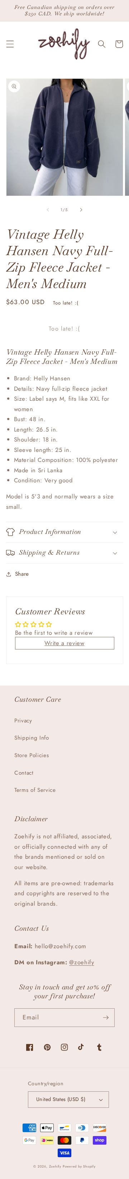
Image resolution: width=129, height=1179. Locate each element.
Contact (24, 773)
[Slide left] (48, 210)
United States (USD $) (60, 1099)
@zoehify (81, 962)
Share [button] (22, 574)
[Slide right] (81, 210)
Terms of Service (35, 790)
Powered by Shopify (79, 1166)
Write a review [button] (64, 643)
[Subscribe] (105, 1017)
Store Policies (31, 755)
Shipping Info (31, 738)
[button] (9, 44)
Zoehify (56, 1166)
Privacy (23, 721)
